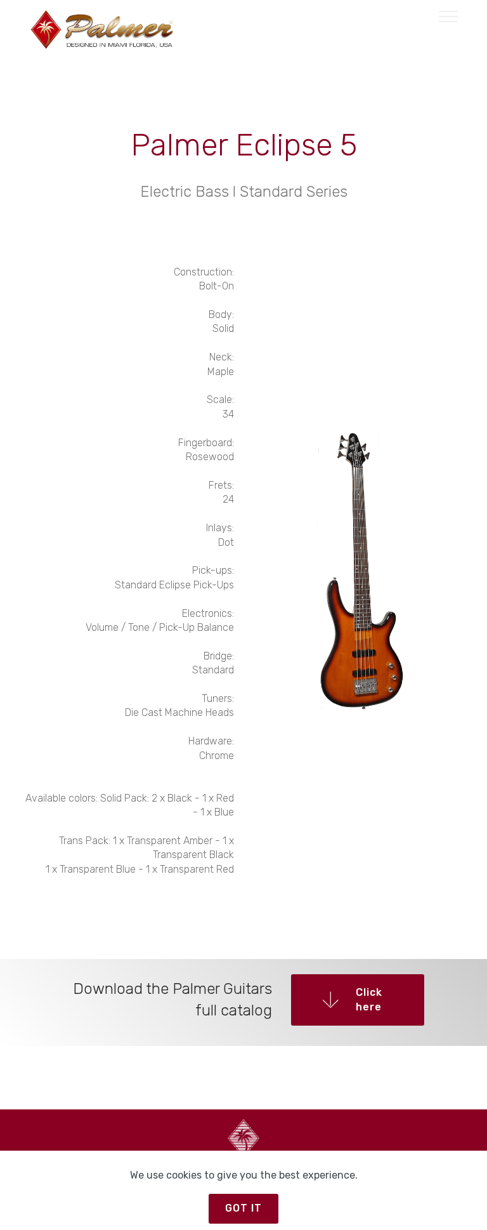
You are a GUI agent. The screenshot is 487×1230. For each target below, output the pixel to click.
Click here (369, 999)
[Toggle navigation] (448, 16)
